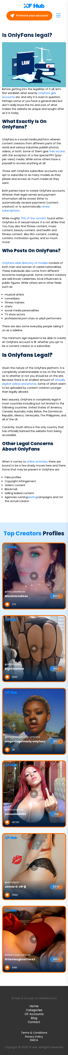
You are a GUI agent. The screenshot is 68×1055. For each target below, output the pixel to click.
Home (34, 1006)
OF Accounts (34, 1014)
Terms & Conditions (34, 1033)
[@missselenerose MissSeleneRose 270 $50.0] (34, 576)
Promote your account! (31, 15)
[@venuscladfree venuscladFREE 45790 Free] (34, 793)
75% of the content (33, 218)
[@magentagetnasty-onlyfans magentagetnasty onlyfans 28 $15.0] (34, 721)
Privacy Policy (34, 1037)
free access (57, 151)
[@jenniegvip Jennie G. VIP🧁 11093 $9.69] (34, 866)
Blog (34, 1018)
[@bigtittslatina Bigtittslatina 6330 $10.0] (34, 648)
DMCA (34, 1040)
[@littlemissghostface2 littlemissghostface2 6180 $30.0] (34, 939)
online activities (37, 461)
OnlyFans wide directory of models (25, 263)
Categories (34, 1010)
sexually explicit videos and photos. (33, 382)
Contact (34, 1022)
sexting (32, 497)
